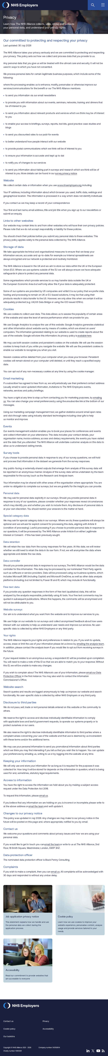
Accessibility (48, 1029)
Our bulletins (9, 1036)
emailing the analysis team (90, 644)
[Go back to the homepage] (20, 7)
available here (84, 335)
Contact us (8, 1021)
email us (43, 795)
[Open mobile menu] (103, 5)
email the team (36, 806)
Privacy (46, 1021)
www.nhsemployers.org (69, 185)
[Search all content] (93, 5)
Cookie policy (9, 1029)
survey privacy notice (66, 173)
